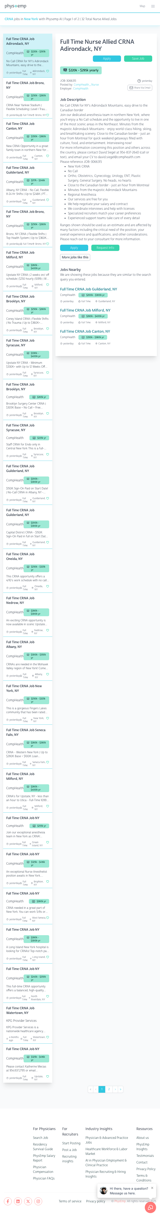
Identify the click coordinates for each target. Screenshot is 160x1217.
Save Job (138, 58)
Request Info (105, 248)
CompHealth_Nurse (86, 85)
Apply (107, 58)
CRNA (9, 19)
